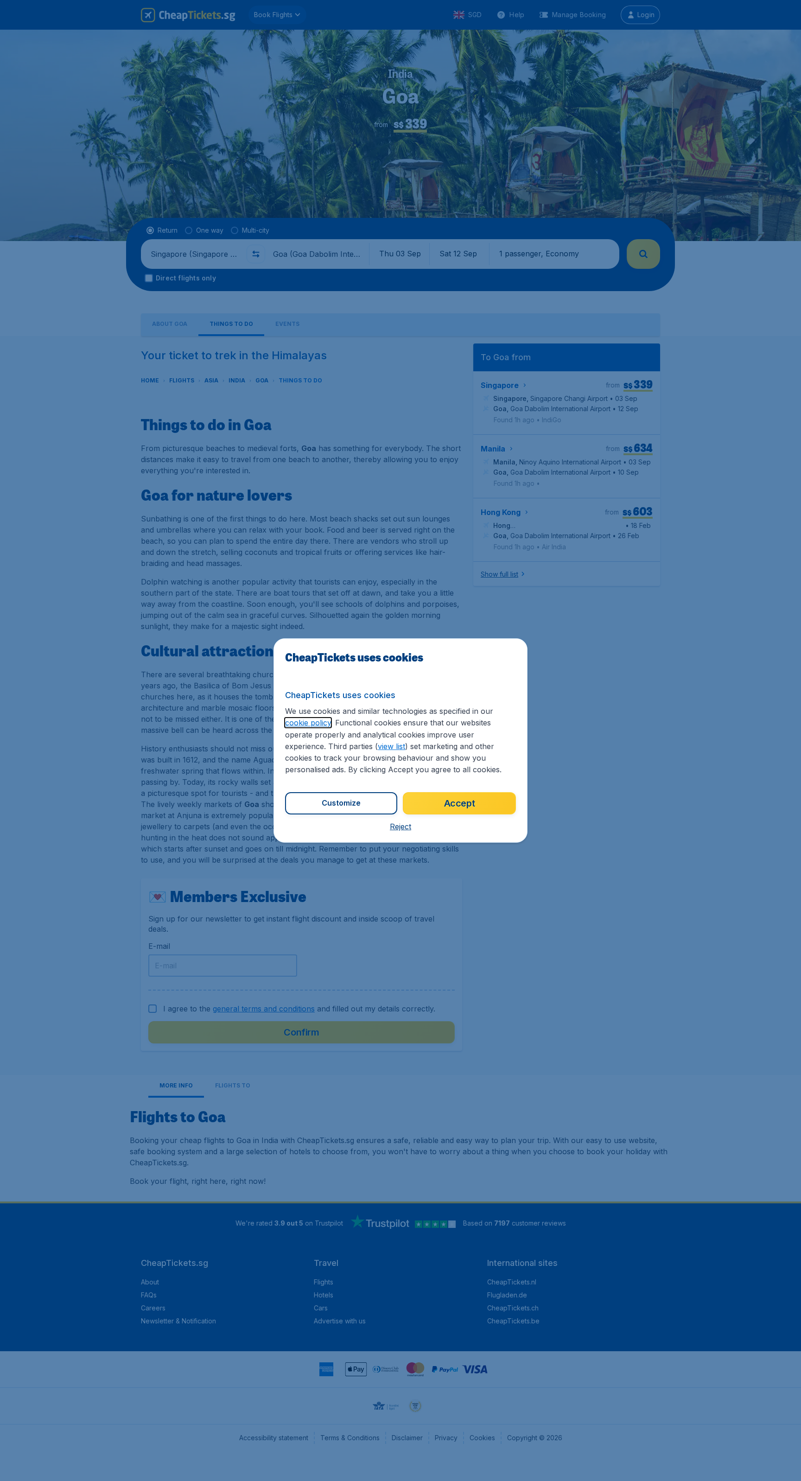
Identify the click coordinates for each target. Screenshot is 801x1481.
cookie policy (308, 722)
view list (391, 746)
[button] (400, 826)
